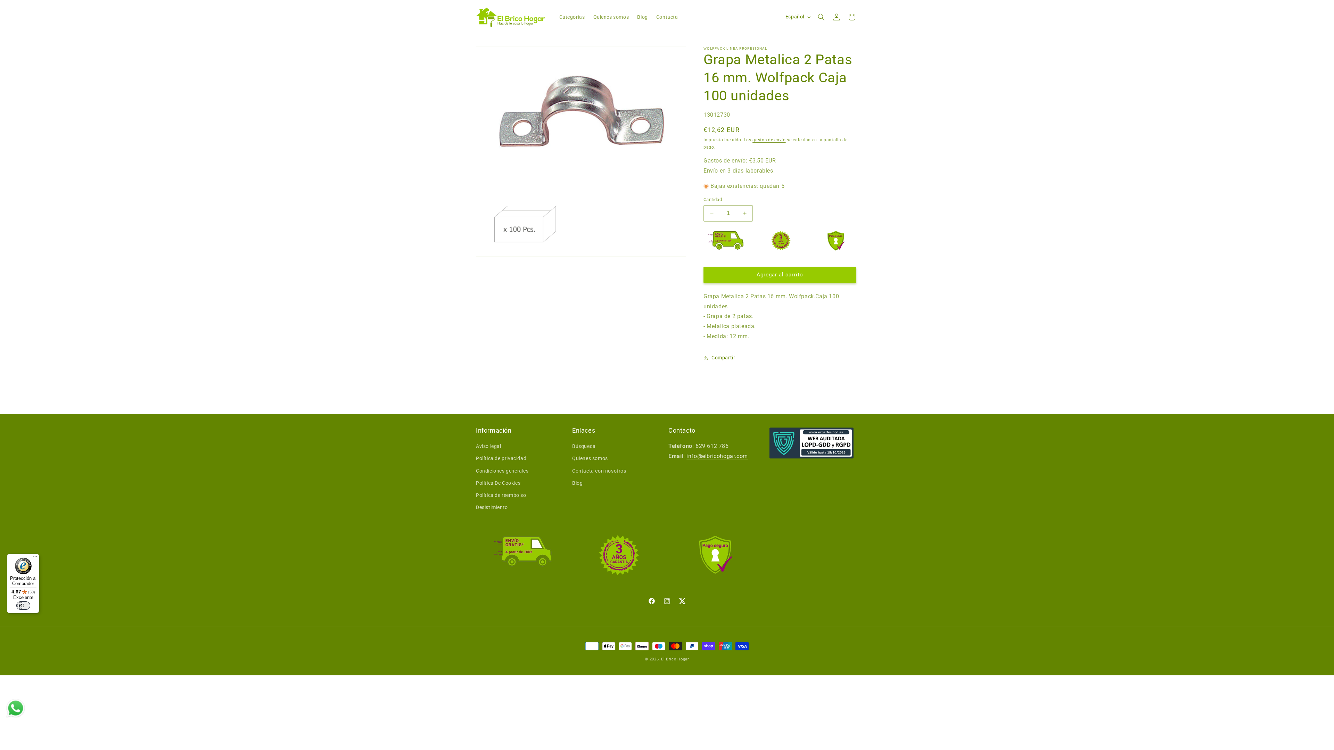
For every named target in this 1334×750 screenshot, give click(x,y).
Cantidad (712, 199)
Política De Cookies (498, 483)
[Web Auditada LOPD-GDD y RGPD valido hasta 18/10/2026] (811, 443)
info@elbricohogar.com (717, 456)
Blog (577, 483)
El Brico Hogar (675, 659)
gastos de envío (769, 140)
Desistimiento (492, 507)
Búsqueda (584, 446)
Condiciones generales (502, 471)
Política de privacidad (501, 458)
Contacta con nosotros (599, 471)
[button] (821, 17)
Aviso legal (488, 446)
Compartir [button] (723, 357)
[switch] (23, 605)
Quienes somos (590, 458)
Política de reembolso (501, 495)
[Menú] (35, 558)
